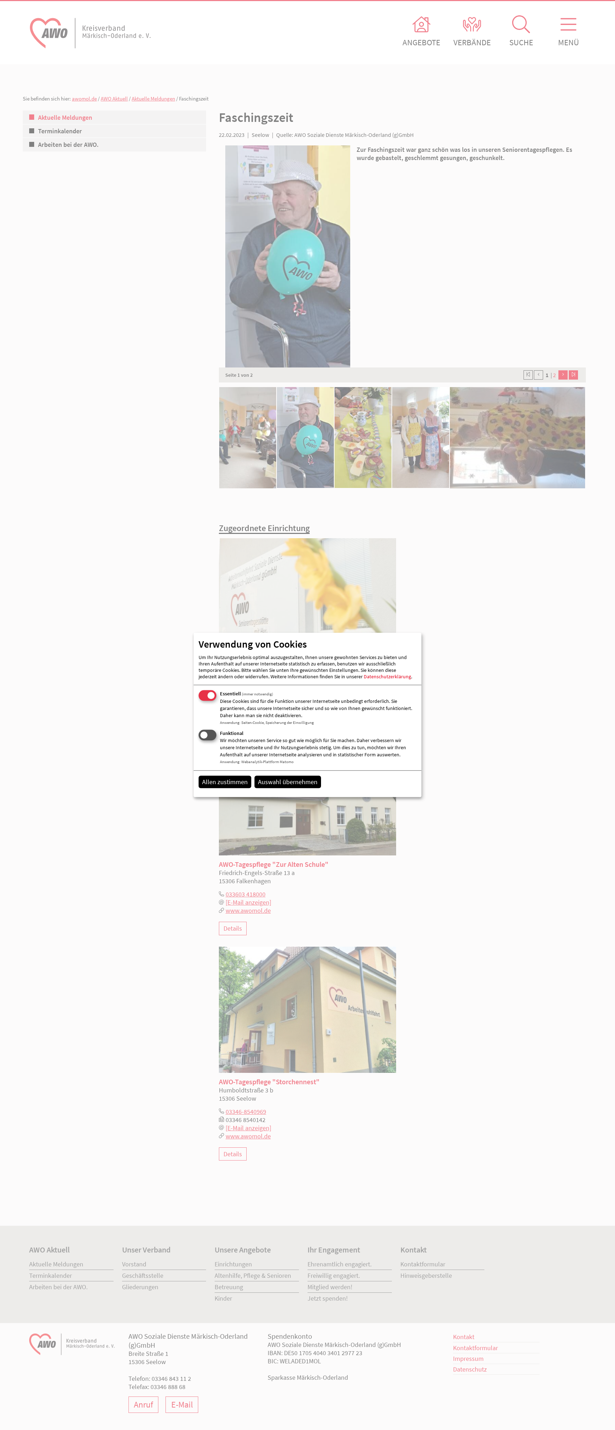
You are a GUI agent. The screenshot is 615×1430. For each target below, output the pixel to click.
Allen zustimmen (225, 782)
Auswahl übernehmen (287, 782)
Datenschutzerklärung (387, 676)
